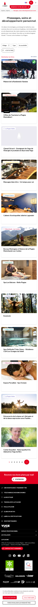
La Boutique (8, 497)
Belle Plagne (8, 262)
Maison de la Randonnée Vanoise (15, 82)
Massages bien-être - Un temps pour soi (18, 182)
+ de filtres (9, 50)
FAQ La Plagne (9, 507)
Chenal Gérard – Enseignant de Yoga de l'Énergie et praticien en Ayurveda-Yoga (18, 149)
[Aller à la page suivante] (26, 462)
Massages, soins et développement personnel (24, 10)
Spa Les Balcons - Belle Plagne (14, 282)
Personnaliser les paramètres (19, 603)
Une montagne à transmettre (15, 488)
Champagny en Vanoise (12, 162)
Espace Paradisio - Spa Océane (15, 383)
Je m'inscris (19, 479)
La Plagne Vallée (10, 128)
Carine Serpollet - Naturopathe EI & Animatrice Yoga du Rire (16, 451)
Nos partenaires (10, 521)
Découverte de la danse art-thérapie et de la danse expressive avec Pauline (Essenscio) (18, 417)
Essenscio (7, 316)
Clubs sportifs (9, 511)
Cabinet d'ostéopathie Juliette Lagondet (18, 215)
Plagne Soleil (9, 329)
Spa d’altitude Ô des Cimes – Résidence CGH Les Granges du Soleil (18, 350)
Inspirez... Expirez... (6, 10)
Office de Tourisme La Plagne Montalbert (14, 116)
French (26, 2)
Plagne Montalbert (10, 61)
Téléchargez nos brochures (14, 492)
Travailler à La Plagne (12, 502)
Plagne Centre (9, 195)
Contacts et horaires (13, 548)
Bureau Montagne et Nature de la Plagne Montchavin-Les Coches (19, 250)
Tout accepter (9, 597)
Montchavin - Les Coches (12, 229)
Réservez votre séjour (19, 7)
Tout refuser (29, 597)
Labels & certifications (13, 516)
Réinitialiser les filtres (7, 57)
